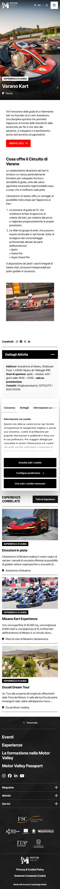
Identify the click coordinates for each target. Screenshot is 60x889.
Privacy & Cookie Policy (30, 869)
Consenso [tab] (9, 407)
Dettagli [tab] (24, 407)
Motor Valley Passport (22, 765)
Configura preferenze (28, 473)
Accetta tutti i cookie (30, 462)
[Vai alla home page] (10, 5)
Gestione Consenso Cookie (30, 875)
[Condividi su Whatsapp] (17, 341)
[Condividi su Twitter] (25, 341)
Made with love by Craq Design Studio (30, 884)
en (39, 5)
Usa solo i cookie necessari (30, 483)
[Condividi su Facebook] (21, 341)
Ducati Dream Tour (16, 687)
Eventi (8, 737)
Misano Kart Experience (19, 619)
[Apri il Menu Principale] (54, 5)
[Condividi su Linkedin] (29, 341)
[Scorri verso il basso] (57, 93)
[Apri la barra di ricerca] (47, 5)
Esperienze (12, 745)
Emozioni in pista (14, 550)
